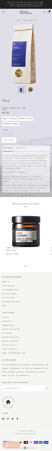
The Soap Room (8, 286)
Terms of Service (9, 349)
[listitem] (26, 4)
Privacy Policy (8, 345)
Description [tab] (8, 148)
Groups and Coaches (10, 329)
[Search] (44, 12)
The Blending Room (10, 290)
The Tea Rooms (8, 298)
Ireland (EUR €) (25, 437)
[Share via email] (30, 196)
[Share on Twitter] (26, 196)
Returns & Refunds (10, 341)
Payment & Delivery (10, 337)
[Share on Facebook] (22, 196)
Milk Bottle (31, 448)
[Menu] (3, 12)
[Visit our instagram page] (7, 418)
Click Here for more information (28, 5)
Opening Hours (8, 325)
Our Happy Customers (11, 301)
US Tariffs (6, 333)
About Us (6, 282)
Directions (6, 321)
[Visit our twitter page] (12, 418)
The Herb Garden (9, 294)
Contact (5, 317)
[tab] (21, 149)
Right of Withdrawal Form (13, 353)
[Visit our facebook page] (3, 418)
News (4, 305)
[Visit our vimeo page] (17, 418)
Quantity (5, 130)
